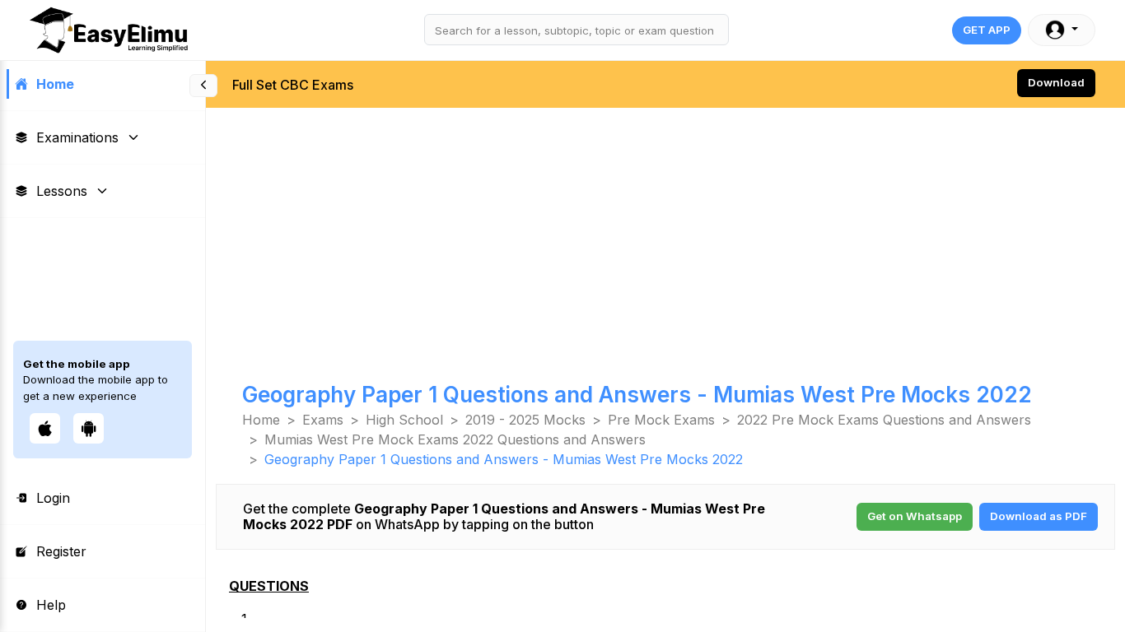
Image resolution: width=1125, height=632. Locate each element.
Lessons (61, 191)
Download (1056, 82)
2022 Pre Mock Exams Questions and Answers (884, 419)
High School (404, 419)
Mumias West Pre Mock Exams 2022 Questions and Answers (455, 439)
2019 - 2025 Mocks (525, 419)
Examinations (77, 137)
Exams (322, 419)
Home (55, 84)
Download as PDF (1038, 516)
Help (51, 605)
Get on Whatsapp (914, 516)
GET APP (987, 29)
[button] (1061, 30)
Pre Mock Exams (661, 419)
